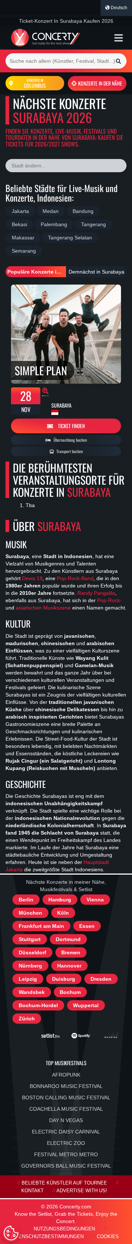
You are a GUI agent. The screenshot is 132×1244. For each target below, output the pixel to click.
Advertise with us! (81, 1190)
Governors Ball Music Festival (66, 1166)
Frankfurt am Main (41, 926)
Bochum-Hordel (38, 1005)
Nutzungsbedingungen (64, 1229)
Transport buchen (69, 451)
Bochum (70, 992)
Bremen (70, 952)
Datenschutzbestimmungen (47, 1236)
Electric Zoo (66, 1143)
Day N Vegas (66, 1120)
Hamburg (59, 900)
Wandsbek (32, 992)
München (30, 913)
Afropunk (66, 1075)
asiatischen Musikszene (43, 608)
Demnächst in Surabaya (96, 272)
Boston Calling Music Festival (66, 1097)
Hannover (69, 966)
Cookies (108, 1236)
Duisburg (63, 979)
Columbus (35, 83)
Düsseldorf (32, 952)
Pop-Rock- (109, 601)
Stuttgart (30, 939)
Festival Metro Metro (66, 1154)
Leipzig (28, 979)
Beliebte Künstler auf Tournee (64, 1183)
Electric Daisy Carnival (66, 1132)
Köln (63, 913)
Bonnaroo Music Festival (66, 1086)
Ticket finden (71, 426)
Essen (87, 926)
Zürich (27, 1018)
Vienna (95, 900)
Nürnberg (30, 966)
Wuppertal (86, 1005)
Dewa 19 (32, 579)
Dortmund (68, 939)
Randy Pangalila (96, 593)
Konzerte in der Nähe (100, 83)
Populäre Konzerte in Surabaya (36, 272)
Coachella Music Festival (66, 1109)
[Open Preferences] (11, 1233)
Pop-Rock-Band (75, 579)
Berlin (26, 900)
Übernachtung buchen (69, 440)
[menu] (118, 37)
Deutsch (118, 7)
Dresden (101, 979)
